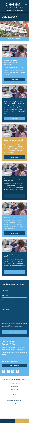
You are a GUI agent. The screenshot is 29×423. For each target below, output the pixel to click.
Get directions (14, 365)
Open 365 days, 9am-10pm (14, 10)
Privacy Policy (14, 386)
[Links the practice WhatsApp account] (12, 371)
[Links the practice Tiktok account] (17, 371)
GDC (14, 394)
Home (9, 38)
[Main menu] (26, 4)
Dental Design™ (18, 400)
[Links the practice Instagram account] (3, 371)
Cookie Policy (14, 389)
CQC (14, 397)
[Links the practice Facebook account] (8, 371)
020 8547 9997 (9, 344)
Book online (7, 421)
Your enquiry (5, 309)
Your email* (5, 295)
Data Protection (14, 392)
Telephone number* (7, 300)
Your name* (5, 290)
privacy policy (18, 326)
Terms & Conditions (14, 383)
